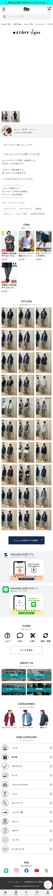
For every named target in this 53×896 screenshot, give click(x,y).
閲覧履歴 (16, 894)
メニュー (5, 894)
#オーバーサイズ (26, 209)
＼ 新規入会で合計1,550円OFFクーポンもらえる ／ (26, 2)
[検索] (4, 17)
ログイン (4, 11)
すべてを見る (26, 650)
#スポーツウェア (10, 209)
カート (49, 11)
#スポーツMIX (22, 214)
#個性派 (38, 209)
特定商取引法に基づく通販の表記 (35, 882)
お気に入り (37, 894)
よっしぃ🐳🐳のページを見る (26, 540)
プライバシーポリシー (14, 882)
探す (26, 894)
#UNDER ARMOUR (38, 214)
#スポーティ (8, 214)
